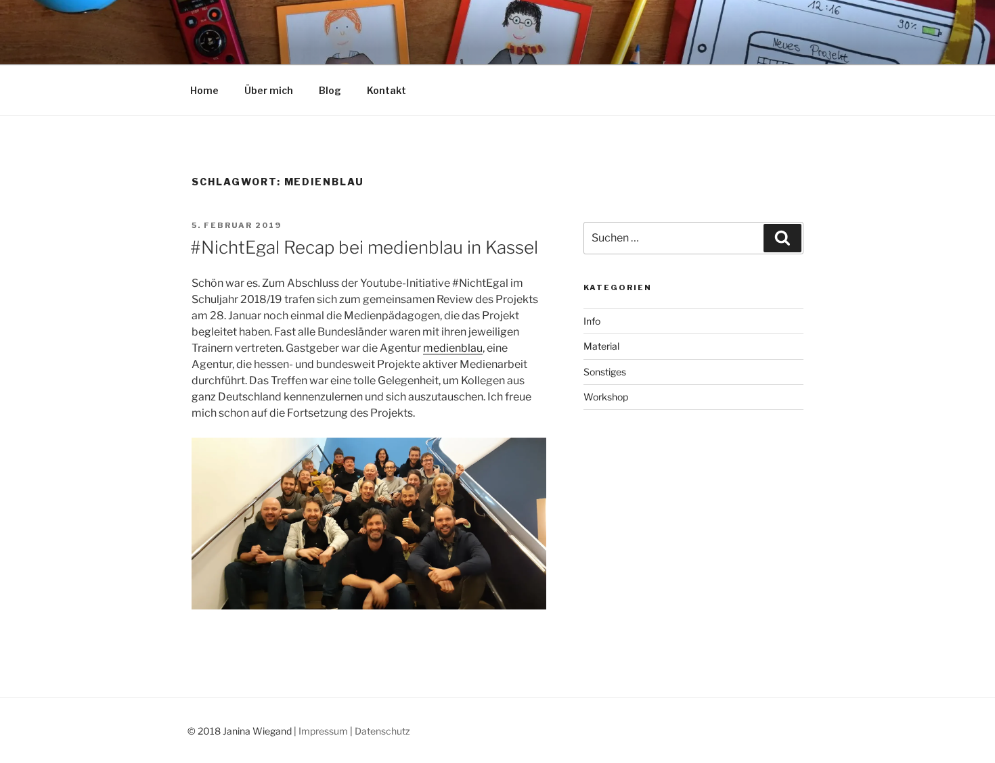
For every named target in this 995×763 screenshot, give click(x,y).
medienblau (453, 348)
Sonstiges (604, 371)
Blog (330, 90)
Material (601, 346)
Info (591, 321)
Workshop (605, 396)
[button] (369, 524)
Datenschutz (382, 731)
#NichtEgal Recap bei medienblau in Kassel (364, 247)
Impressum (323, 731)
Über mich (268, 90)
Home (204, 90)
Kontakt (386, 90)
